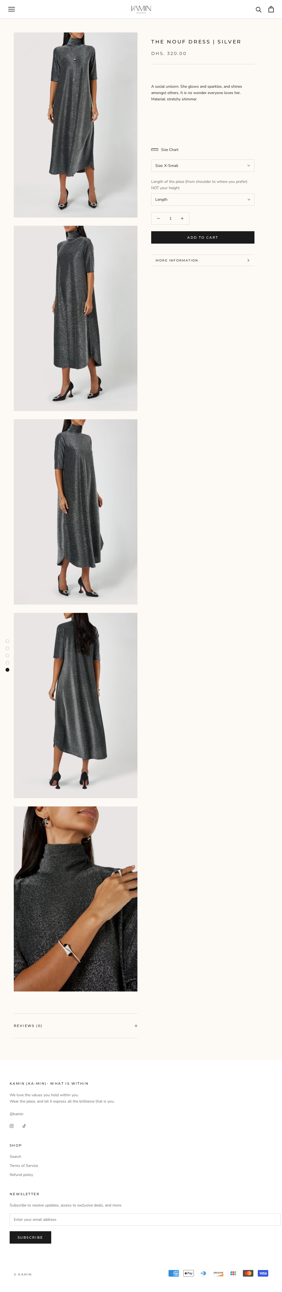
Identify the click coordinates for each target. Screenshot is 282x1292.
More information (177, 260)
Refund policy (21, 1174)
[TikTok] (24, 1126)
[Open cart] (271, 9)
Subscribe (30, 1237)
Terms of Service (24, 1165)
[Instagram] (11, 1126)
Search (15, 1156)
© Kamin (23, 1274)
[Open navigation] (11, 9)
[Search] (259, 9)
